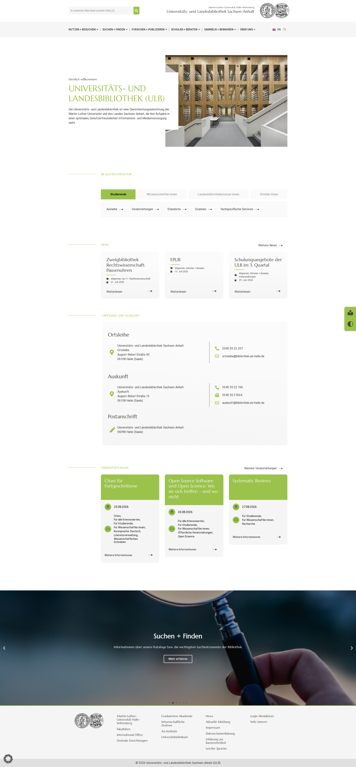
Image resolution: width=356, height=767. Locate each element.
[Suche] (136, 10)
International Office (130, 735)
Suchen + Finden (113, 29)
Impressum (213, 727)
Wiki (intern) (258, 722)
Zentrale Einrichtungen (132, 740)
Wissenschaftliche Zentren (173, 723)
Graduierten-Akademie (176, 716)
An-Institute (169, 731)
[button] (285, 30)
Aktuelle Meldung (218, 722)
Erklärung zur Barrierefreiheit (216, 741)
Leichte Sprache (216, 748)
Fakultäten (123, 729)
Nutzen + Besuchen (82, 29)
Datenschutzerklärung (220, 733)
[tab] (118, 194)
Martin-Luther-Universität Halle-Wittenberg (128, 719)
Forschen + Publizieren (148, 29)
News (209, 716)
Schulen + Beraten (184, 29)
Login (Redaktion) (262, 716)
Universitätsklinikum (174, 737)
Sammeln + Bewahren (218, 29)
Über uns (246, 29)
